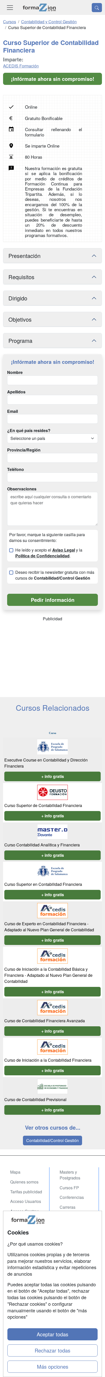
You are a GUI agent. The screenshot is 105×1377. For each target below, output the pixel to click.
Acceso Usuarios (25, 1201)
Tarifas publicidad (26, 1192)
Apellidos (16, 392)
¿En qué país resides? (28, 430)
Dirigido (17, 298)
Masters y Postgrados (70, 1175)
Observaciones (21, 489)
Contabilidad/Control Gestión (52, 1140)
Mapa (15, 1172)
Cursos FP (69, 1188)
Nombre (15, 372)
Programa (20, 340)
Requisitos (21, 277)
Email (12, 411)
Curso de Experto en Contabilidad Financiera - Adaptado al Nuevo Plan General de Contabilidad (49, 927)
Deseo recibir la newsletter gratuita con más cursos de (54, 575)
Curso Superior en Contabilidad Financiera (43, 884)
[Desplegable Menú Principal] (10, 7)
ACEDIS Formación (21, 66)
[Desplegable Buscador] (97, 7)
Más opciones (52, 1366)
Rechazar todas (52, 1350)
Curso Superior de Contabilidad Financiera (43, 805)
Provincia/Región (24, 450)
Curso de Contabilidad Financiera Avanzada (44, 1021)
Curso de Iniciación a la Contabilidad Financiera (47, 1060)
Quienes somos (24, 1182)
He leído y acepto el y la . (48, 553)
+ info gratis (52, 776)
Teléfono (15, 469)
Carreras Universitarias (72, 1210)
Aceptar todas (52, 1334)
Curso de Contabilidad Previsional (35, 1099)
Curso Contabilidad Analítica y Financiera (42, 845)
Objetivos (20, 319)
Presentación (24, 255)
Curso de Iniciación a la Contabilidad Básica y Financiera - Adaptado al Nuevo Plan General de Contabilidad (48, 975)
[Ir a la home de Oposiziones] (39, 7)
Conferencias (72, 1197)
